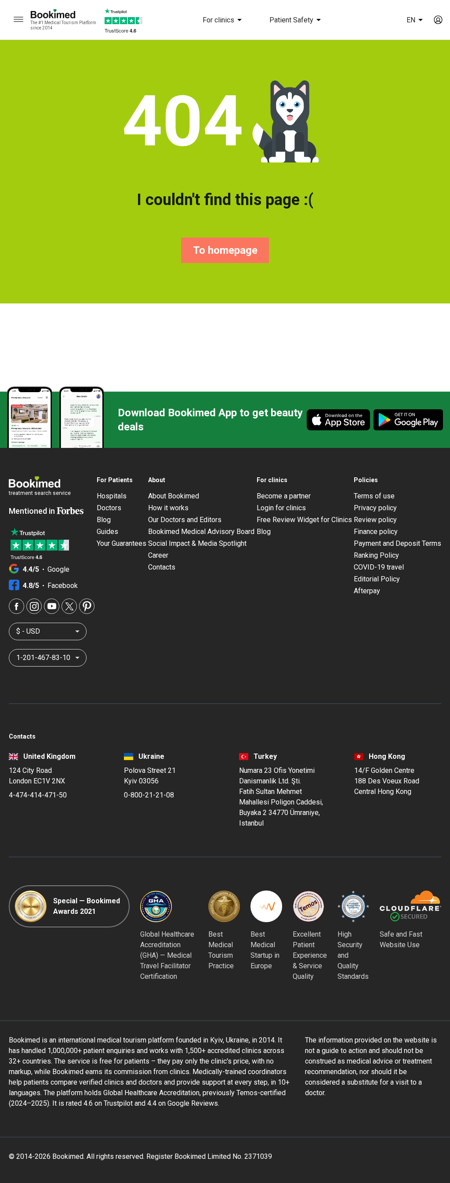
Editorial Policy (377, 579)
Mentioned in (33, 511)
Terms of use (374, 496)
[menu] (18, 20)
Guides (107, 531)
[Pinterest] (86, 606)
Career (158, 555)
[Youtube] (51, 606)
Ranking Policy (376, 555)
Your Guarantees (121, 543)
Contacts (161, 567)
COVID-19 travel (379, 567)
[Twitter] (69, 606)
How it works (168, 508)
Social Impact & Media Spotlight (197, 543)
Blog (104, 520)
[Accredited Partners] (308, 906)
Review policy (375, 520)
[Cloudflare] (410, 906)
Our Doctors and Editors (184, 520)
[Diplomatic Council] (353, 906)
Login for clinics (281, 508)
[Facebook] (16, 606)
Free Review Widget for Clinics (304, 520)
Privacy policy (375, 508)
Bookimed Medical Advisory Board (201, 531)
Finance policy (376, 531)
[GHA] (156, 906)
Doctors (109, 508)
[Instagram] (34, 606)
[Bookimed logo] (63, 14)
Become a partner (284, 496)
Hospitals (112, 496)
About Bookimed (173, 496)
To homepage (225, 250)
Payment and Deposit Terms (397, 543)
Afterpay (367, 591)
